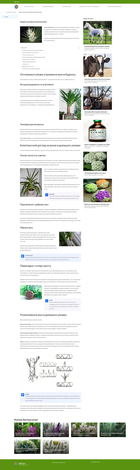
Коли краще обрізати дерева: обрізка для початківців (95, 112)
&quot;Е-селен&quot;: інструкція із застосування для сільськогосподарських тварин (97, 144)
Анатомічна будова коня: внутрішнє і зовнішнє (97, 46)
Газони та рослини (29, 6)
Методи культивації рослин (114, 6)
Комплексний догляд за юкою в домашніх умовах (33, 57)
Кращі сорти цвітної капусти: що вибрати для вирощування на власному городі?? (96, 204)
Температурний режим (28, 55)
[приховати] (79, 48)
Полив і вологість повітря (29, 59)
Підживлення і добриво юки (29, 61)
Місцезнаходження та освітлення (30, 52)
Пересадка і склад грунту (28, 66)
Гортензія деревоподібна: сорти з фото (95, 173)
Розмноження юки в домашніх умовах (31, 68)
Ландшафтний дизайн (48, 6)
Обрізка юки (26, 64)
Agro (16, 2)
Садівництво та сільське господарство (89, 6)
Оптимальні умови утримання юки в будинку (32, 50)
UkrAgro (16, 6)
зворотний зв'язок (95, 462)
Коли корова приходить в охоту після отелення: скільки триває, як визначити (97, 79)
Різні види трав (66, 6)
